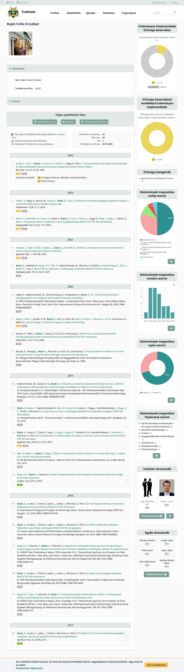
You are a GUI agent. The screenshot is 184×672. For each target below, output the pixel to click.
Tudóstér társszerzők (45, 122)
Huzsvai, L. (21, 247)
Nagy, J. (29, 268)
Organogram (129, 12)
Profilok (55, 12)
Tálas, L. (124, 265)
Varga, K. (20, 163)
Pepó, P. (33, 594)
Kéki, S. (19, 221)
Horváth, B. (71, 408)
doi (18, 174)
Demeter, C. (82, 247)
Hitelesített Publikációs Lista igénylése (33, 144)
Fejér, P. (31, 247)
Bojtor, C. (48, 247)
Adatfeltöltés (74, 12)
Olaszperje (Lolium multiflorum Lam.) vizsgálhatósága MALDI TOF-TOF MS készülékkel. (68, 221)
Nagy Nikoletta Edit (147, 502)
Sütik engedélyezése (156, 665)
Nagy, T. (112, 218)
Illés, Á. (39, 247)
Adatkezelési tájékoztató (29, 668)
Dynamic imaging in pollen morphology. (64, 322)
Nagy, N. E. (44, 265)
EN (172, 3)
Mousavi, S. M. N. (102, 319)
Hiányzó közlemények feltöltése (30, 140)
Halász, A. (60, 163)
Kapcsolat (23, 2)
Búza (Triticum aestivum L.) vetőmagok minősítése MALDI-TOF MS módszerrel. (74, 268)
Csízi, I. (29, 163)
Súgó (11, 2)
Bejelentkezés (160, 2)
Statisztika (109, 12)
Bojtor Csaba (167, 501)
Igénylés (91, 12)
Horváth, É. (69, 247)
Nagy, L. (103, 218)
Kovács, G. (49, 163)
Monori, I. (21, 218)
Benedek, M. (33, 218)
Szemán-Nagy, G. (110, 265)
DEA (24, 174)
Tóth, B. (54, 265)
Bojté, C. (38, 163)
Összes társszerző (151, 516)
